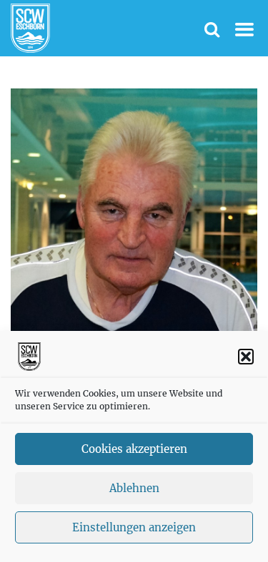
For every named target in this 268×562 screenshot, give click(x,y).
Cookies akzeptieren (134, 449)
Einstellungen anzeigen (134, 527)
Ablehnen (134, 488)
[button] (246, 356)
